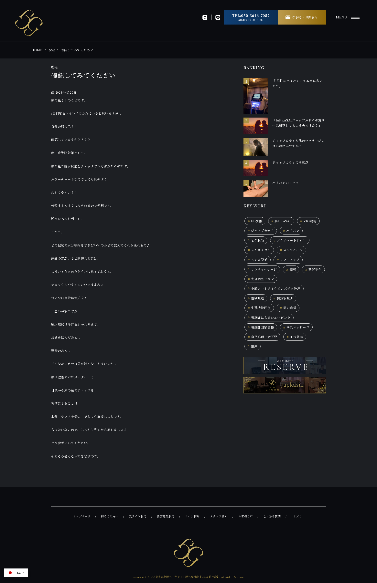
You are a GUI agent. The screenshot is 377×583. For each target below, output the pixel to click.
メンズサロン (259, 250)
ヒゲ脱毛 (256, 240)
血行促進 (294, 337)
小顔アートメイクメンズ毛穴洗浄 (274, 288)
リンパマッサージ (262, 269)
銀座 (252, 346)
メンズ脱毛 (257, 259)
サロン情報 (192, 516)
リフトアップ (288, 259)
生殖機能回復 (259, 308)
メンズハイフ (291, 250)
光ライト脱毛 (137, 516)
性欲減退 (256, 298)
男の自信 (288, 308)
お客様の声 (245, 516)
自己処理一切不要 (262, 337)
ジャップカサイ (261, 230)
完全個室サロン (261, 279)
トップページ (81, 516)
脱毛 (52, 50)
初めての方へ (109, 516)
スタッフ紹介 (219, 516)
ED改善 (255, 221)
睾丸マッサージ (296, 327)
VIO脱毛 (308, 221)
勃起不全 (313, 269)
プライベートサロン (289, 240)
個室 (291, 269)
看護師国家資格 (261, 327)
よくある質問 (272, 516)
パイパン (291, 230)
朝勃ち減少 (283, 298)
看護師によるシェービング (269, 317)
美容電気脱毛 (165, 516)
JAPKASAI (281, 221)
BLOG (298, 516)
